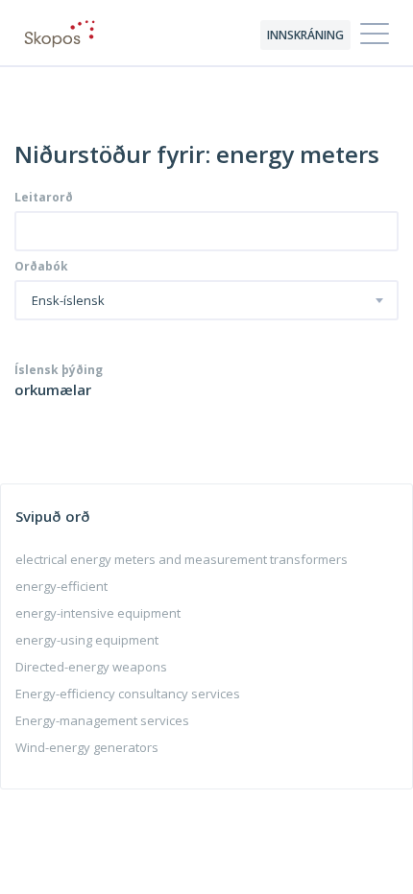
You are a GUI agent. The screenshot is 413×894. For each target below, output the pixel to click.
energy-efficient (61, 586)
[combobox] (206, 300)
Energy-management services (102, 720)
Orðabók (41, 266)
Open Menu (374, 34)
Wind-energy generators (86, 747)
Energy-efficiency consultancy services (127, 693)
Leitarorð (43, 197)
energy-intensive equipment (98, 613)
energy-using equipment (86, 639)
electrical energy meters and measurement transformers (181, 559)
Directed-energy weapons (91, 666)
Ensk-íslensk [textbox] (68, 301)
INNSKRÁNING (305, 35)
